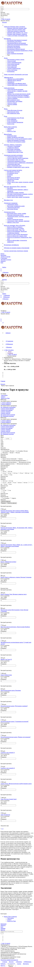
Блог (2, 927)
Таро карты (10, 918)
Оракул (9, 919)
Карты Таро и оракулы (10, 916)
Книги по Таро (11, 921)
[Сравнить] (1, 521)
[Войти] (1, 317)
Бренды (3, 930)
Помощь (3, 928)
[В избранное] (1, 520)
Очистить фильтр (12, 503)
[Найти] (2, 17)
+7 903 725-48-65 (5, 19)
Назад (9, 351)
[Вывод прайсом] (3, 504)
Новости (3, 925)
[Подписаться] (2, 933)
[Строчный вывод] (2, 504)
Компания (3, 924)
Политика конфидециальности (9, 960)
